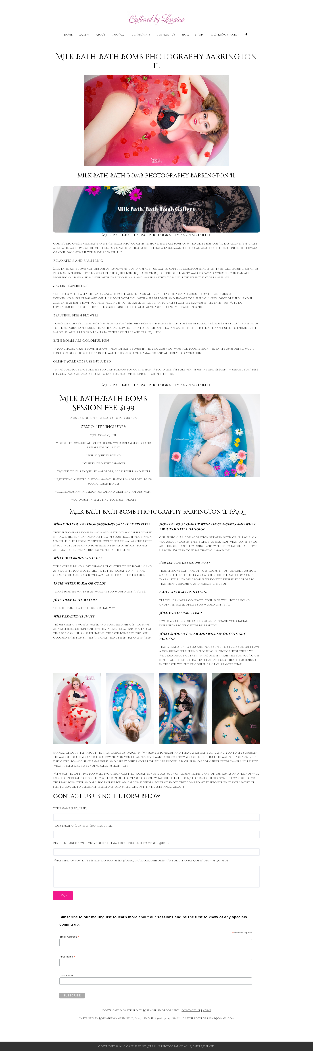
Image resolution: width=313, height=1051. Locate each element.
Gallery (84, 35)
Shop (199, 35)
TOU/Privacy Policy (224, 35)
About (101, 35)
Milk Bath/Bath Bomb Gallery (156, 209)
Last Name (66, 975)
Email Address (69, 936)
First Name (67, 956)
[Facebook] (246, 34)
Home (68, 35)
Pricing (118, 35)
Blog (185, 35)
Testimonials (140, 35)
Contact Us (165, 35)
